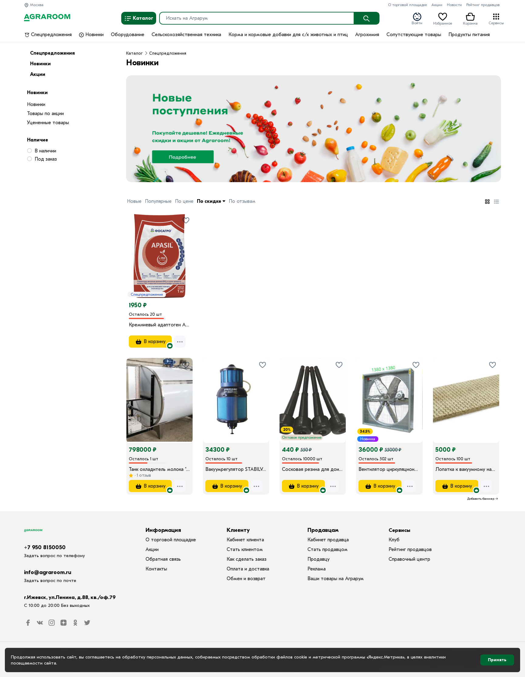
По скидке (209, 201)
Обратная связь (163, 559)
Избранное (442, 23)
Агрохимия (367, 34)
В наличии (45, 151)
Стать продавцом (327, 549)
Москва (36, 4)
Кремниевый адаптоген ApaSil (159, 325)
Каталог (142, 18)
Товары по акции (45, 113)
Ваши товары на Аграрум (335, 578)
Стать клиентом (245, 549)
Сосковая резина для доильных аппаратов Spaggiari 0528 (312, 469)
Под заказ (46, 159)
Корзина (470, 23)
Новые (134, 201)
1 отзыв (143, 475)
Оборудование (127, 34)
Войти (417, 23)
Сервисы (496, 23)
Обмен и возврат (246, 578)
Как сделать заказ (246, 559)
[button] (135, 128)
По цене (184, 201)
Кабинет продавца (328, 540)
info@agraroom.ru (47, 572)
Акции (436, 4)
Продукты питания (469, 34)
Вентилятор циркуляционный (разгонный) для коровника (389, 469)
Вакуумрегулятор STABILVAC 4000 (236, 469)
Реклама (316, 569)
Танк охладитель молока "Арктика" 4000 (159, 469)
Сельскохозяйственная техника (186, 34)
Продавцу (318, 559)
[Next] (188, 391)
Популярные (158, 201)
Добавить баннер (480, 499)
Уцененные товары (48, 122)
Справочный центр (409, 559)
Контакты (156, 569)
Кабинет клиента (245, 540)
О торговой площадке (407, 4)
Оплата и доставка (248, 569)
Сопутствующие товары (413, 34)
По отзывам (242, 201)
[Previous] (137, 391)
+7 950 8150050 (45, 547)
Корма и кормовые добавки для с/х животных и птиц (288, 34)
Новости (454, 4)
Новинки (94, 34)
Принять (497, 659)
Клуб (394, 540)
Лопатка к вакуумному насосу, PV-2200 (466, 469)
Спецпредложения (50, 34)
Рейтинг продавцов (482, 4)
